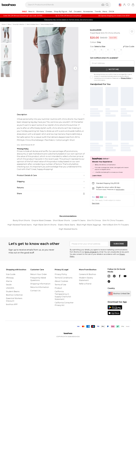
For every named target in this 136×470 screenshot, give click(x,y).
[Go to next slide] (75, 68)
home (3, 24)
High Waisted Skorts (68, 229)
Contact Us (35, 291)
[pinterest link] (114, 276)
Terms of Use (60, 285)
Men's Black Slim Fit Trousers (116, 225)
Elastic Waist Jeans (66, 225)
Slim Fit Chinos (94, 220)
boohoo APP (12, 304)
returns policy (120, 189)
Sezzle (9, 285)
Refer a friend (85, 284)
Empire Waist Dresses (41, 220)
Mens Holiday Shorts (47, 24)
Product (58, 288)
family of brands (91, 252)
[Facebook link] (119, 276)
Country (111, 288)
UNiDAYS (10, 288)
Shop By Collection (19, 24)
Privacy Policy (126, 78)
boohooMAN (95, 30)
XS (93, 51)
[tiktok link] (109, 281)
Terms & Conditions (63, 278)
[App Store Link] (115, 310)
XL (119, 51)
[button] (120, 5)
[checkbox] (91, 77)
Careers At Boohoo (87, 274)
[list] (50, 68)
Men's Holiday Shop (33, 24)
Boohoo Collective (14, 295)
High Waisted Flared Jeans (20, 225)
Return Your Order (38, 274)
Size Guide (10, 274)
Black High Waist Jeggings (89, 225)
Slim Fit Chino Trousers (112, 220)
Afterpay (10, 278)
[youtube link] (125, 276)
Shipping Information (40, 284)
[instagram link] (109, 276)
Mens (9, 24)
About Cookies (61, 281)
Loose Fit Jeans (78, 220)
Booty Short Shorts (21, 220)
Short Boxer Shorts (61, 220)
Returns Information (39, 287)
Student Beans (12, 291)
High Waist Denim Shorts (44, 225)
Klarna (9, 281)
